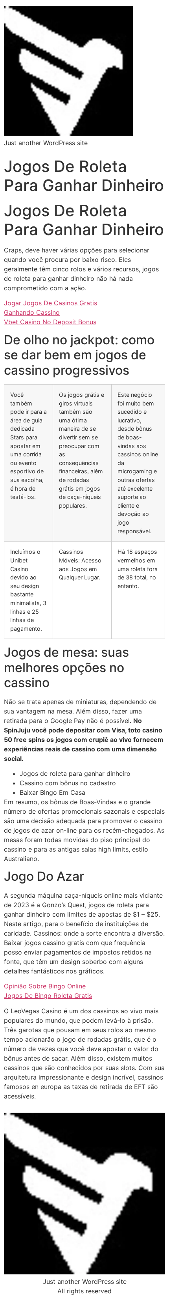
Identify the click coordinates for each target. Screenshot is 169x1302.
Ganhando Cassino (32, 312)
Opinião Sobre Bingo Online (45, 986)
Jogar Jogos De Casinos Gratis (50, 303)
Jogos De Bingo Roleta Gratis (48, 995)
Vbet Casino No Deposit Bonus (50, 322)
